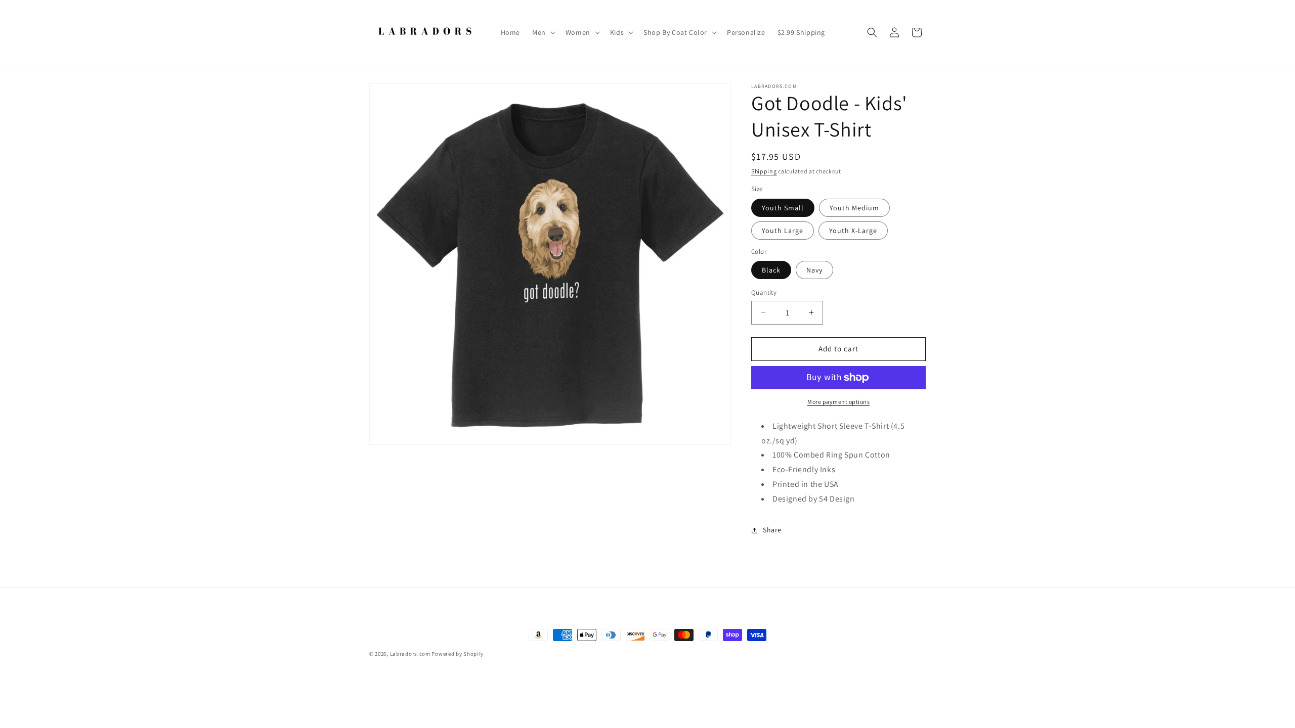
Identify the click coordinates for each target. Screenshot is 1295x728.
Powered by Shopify (457, 653)
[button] (542, 32)
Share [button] (772, 529)
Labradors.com (410, 653)
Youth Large (782, 230)
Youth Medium (854, 207)
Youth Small (783, 207)
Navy (814, 270)
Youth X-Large (853, 230)
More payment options (838, 401)
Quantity (763, 292)
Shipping (764, 171)
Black (771, 270)
